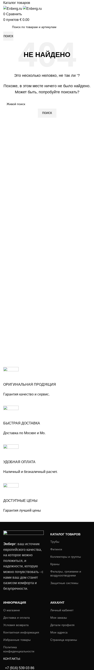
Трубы (54, 541)
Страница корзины (63, 640)
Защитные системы (64, 583)
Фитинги (56, 549)
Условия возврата (16, 625)
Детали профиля (62, 625)
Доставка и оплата (16, 617)
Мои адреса (59, 632)
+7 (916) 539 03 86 (19, 668)
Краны (54, 564)
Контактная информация (21, 632)
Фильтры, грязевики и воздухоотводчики (65, 573)
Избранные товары (17, 640)
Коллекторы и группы (65, 556)
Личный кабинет (61, 610)
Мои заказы (58, 617)
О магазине (11, 610)
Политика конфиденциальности (18, 649)
